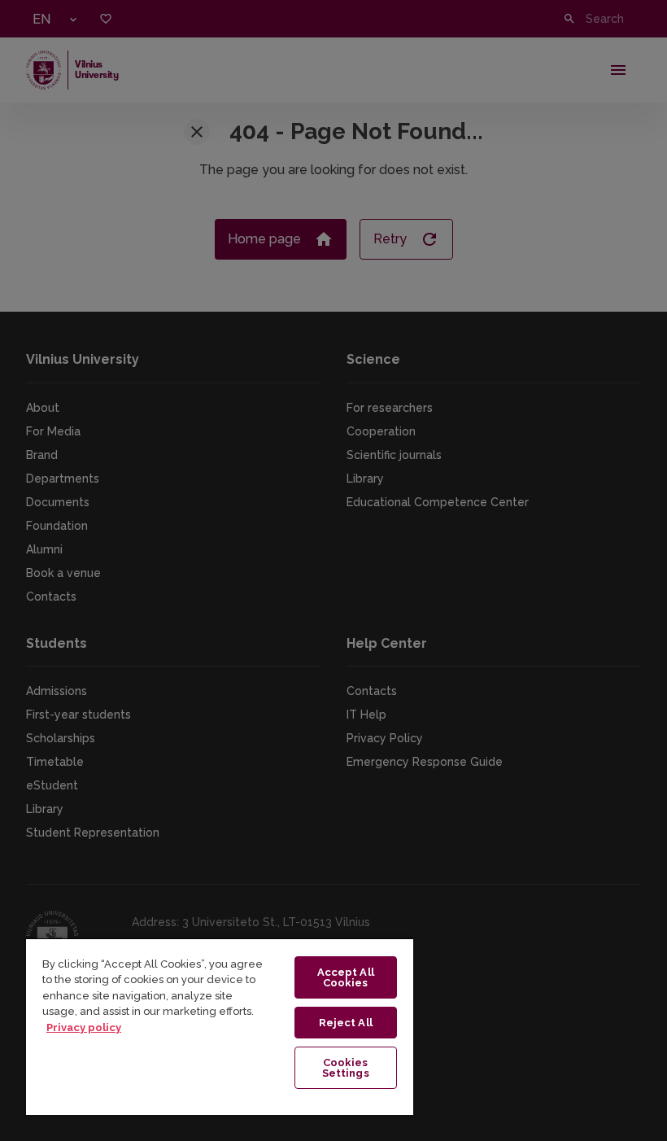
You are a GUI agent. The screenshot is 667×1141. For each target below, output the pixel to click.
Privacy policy (83, 1027)
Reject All (346, 1022)
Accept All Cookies (345, 977)
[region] (219, 1026)
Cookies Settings (345, 1067)
